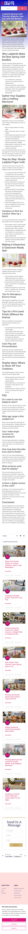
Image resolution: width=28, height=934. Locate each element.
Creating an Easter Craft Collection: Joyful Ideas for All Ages (12, 797)
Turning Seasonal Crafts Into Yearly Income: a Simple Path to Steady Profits (14, 631)
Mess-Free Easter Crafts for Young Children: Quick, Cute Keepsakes (13, 564)
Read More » (8, 571)
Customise (14, 924)
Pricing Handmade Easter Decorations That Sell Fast (12, 697)
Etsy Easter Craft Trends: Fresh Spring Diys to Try (13, 664)
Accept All (14, 920)
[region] (14, 917)
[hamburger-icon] (26, 3)
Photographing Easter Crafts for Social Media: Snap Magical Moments (13, 763)
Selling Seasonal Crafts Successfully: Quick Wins (13, 729)
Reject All (14, 928)
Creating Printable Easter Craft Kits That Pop (13, 598)
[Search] (22, 8)
